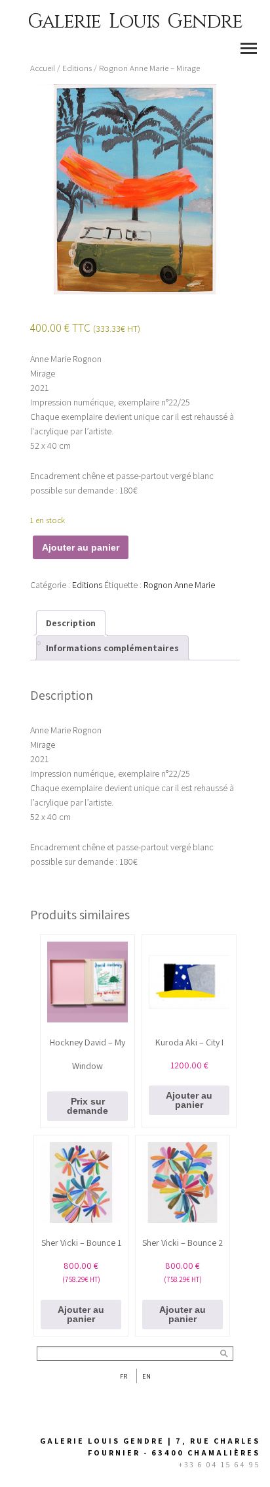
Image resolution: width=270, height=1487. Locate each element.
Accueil (42, 68)
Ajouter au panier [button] (189, 1100)
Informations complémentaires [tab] (112, 648)
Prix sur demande (87, 1106)
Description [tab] (71, 623)
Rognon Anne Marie (179, 585)
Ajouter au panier (80, 547)
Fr (123, 1376)
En (146, 1376)
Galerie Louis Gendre (135, 22)
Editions (77, 68)
